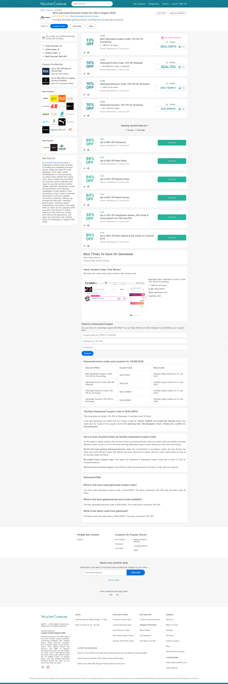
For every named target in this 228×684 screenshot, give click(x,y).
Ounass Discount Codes (122, 625)
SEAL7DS (168, 67)
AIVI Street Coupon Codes (123, 635)
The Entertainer (90, 426)
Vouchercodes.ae (52, 162)
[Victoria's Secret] (62, 106)
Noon (159, 424)
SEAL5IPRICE (168, 108)
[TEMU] (62, 98)
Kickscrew (119, 544)
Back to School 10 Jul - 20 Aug (87, 625)
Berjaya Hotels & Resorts (140, 540)
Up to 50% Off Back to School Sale (61, 71)
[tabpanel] (134, 294)
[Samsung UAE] (45, 129)
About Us (169, 619)
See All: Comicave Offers (62, 83)
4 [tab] (138, 315)
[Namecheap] (70, 129)
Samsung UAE (134, 424)
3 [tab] (136, 315)
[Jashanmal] (53, 121)
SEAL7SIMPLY (168, 87)
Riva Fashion (120, 539)
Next (145, 297)
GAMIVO (149, 421)
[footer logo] (55, 617)
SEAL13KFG (168, 46)
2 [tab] (133, 315)
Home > (43, 10)
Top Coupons (139, 4)
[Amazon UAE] (45, 98)
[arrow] (226, 341)
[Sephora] (45, 106)
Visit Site (161, 13)
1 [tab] (131, 315)
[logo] (53, 4)
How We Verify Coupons (175, 651)
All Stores (169, 635)
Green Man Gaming (166, 421)
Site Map (169, 630)
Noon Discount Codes (121, 630)
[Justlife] (45, 121)
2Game (141, 421)
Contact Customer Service (150, 619)
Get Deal (172, 142)
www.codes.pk (172, 668)
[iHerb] (45, 114)
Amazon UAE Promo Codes (123, 641)
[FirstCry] (53, 114)
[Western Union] (45, 147)
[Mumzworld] (70, 121)
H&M (136, 550)
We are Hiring (145, 630)
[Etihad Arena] (53, 147)
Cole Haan (119, 548)
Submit (87, 353)
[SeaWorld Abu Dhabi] (62, 147)
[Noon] (53, 98)
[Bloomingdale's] (70, 114)
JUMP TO (44, 26)
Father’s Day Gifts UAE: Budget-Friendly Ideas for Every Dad (101, 664)
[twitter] (43, 667)
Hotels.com (168, 424)
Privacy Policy (114, 580)
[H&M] (53, 106)
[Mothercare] (53, 129)
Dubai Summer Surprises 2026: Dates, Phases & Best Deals (101, 658)
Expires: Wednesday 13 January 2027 (114, 49)
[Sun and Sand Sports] (70, 106)
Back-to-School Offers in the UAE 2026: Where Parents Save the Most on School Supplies (112, 653)
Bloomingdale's (149, 424)
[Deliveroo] (62, 114)
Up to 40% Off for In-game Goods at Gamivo (63, 81)
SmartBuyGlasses (140, 546)
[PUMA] (62, 121)
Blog (167, 646)
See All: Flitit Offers (60, 74)
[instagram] (48, 667)
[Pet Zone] (62, 129)
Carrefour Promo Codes (122, 619)
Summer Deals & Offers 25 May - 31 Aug (91, 619)
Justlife (178, 424)
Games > (50, 10)
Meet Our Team (172, 625)
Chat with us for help (148, 641)
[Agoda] (70, 98)
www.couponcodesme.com (176, 662)
